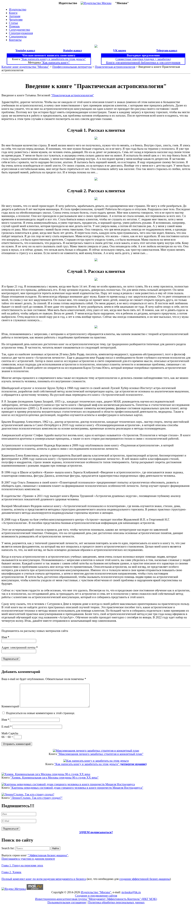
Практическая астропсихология (115, 66)
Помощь (14, 26)
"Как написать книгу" (55, 62)
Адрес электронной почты (20, 647)
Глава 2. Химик (11, 872)
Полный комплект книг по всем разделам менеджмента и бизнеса (44, 879)
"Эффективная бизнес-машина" (48, 855)
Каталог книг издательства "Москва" (25, 66)
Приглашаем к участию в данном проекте (28, 858)
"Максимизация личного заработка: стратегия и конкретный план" (100, 754)
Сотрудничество (19, 29)
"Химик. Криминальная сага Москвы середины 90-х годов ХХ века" (54, 777)
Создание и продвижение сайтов (96, 895)
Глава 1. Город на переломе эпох (22, 865)
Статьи (13, 23)
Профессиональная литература (72, 66)
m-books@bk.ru (131, 892)
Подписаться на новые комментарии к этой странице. (40, 713)
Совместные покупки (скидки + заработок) (143, 59)
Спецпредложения (21, 33)
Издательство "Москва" (96, 892)
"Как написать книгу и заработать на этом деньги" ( (100, 764)
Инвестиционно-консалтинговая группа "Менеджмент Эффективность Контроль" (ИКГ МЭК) (96, 899)
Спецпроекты (18, 36)
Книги (13, 12)
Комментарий (10, 706)
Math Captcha (10, 733)
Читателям (15, 19)
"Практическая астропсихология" (72, 95)
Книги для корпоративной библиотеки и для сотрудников (143, 62)
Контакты (15, 39)
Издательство (17, 9)
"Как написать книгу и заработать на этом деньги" (53, 59)
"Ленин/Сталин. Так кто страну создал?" (36, 797)
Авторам (14, 16)
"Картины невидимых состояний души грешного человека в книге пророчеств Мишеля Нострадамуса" (76, 787)
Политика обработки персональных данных (116, 902)
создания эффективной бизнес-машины (144, 879)
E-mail (7, 726)
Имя (5, 637)
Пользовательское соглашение (66, 902)
